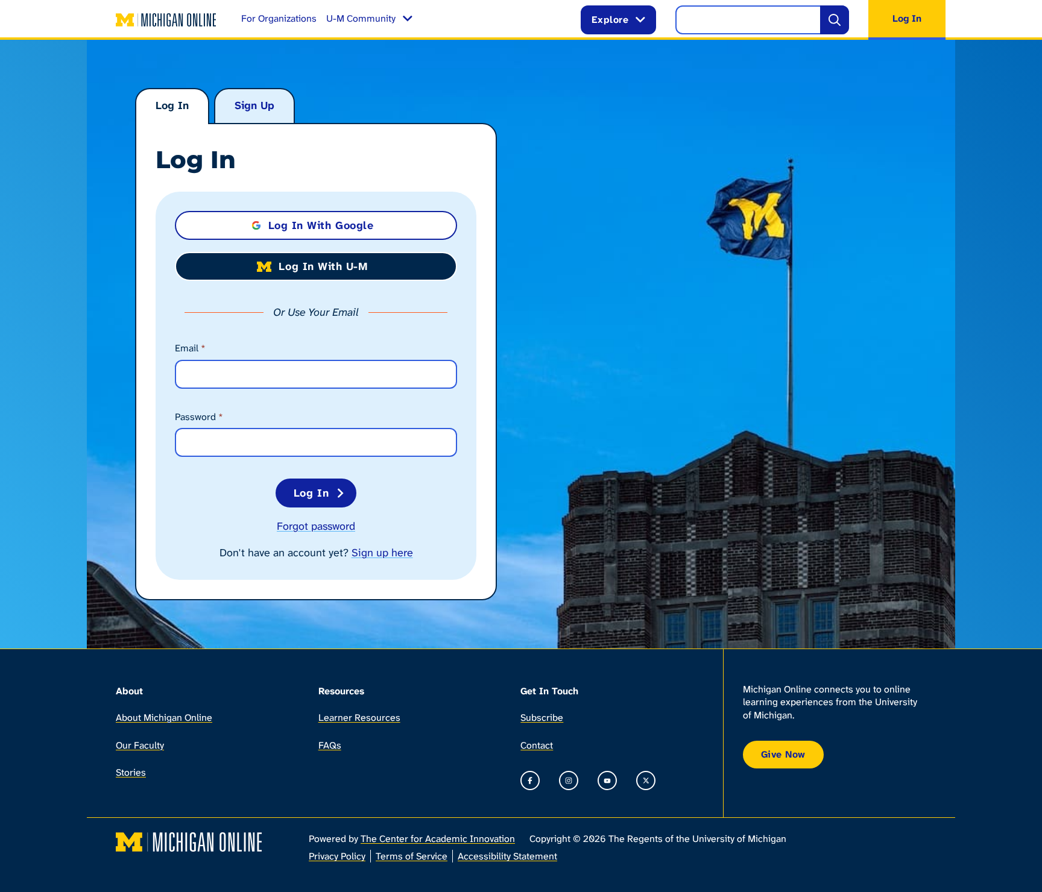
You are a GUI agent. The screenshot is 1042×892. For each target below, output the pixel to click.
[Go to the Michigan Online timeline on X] (645, 780)
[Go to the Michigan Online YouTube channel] (607, 780)
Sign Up (254, 105)
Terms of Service (411, 856)
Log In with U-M (323, 266)
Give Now (783, 754)
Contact (536, 745)
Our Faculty (140, 745)
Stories (131, 772)
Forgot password (316, 526)
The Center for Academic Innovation (438, 838)
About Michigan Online (164, 717)
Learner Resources (359, 717)
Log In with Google (321, 225)
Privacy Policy (337, 856)
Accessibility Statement (507, 856)
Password (199, 416)
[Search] (834, 19)
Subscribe (541, 717)
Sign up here (382, 552)
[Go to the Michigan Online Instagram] (568, 780)
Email (190, 348)
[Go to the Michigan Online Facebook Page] (530, 780)
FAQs (329, 745)
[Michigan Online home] (166, 20)
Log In (172, 105)
